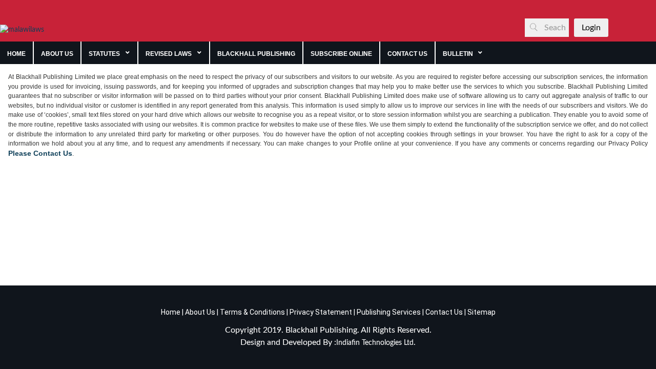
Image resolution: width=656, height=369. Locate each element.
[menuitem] (16, 53)
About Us (199, 312)
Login (591, 28)
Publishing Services (388, 312)
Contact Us (444, 312)
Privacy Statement (320, 312)
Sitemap (481, 312)
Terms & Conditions (252, 312)
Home (170, 312)
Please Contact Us (40, 153)
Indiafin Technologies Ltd (375, 342)
